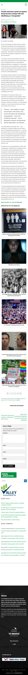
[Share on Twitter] (12, 393)
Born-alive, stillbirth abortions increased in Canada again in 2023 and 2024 (12, 537)
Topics (16, 670)
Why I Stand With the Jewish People (10, 519)
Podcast (15, 669)
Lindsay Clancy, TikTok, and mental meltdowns (13, 512)
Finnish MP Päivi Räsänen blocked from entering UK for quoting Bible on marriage (13, 516)
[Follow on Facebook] (13, 644)
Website (5, 458)
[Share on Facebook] (10, 393)
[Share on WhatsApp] (7, 393)
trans (14, 400)
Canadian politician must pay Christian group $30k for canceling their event (13, 530)
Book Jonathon (22, 669)
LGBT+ (5, 400)
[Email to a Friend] (15, 393)
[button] (2, 4)
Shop (12, 670)
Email (4, 452)
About (7, 669)
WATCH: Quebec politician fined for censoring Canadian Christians (12, 504)
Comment (5, 433)
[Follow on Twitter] (14, 644)
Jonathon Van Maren (10, 22)
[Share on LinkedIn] (20, 393)
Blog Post (3, 9)
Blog (11, 669)
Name (4, 445)
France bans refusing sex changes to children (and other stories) (7, 417)
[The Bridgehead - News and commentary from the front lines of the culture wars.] (14, 5)
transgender (17, 400)
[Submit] (25, 480)
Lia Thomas (9, 400)
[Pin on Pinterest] (18, 393)
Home (3, 669)
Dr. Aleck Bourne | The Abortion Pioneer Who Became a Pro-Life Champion (12, 508)
